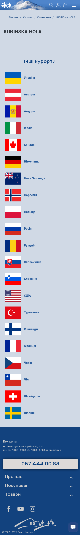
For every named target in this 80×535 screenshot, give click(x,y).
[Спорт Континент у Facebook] (8, 509)
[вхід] (58, 6)
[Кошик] (65, 6)
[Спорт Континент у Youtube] (20, 509)
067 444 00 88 (40, 464)
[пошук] (51, 6)
